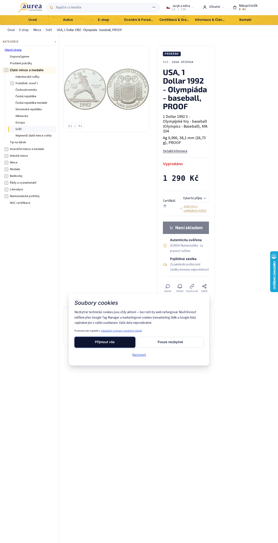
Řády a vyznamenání (23, 182)
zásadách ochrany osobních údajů (121, 331)
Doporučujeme (19, 57)
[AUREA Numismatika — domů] (30, 7)
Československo (26, 90)
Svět (49, 30)
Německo (21, 116)
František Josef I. (26, 83)
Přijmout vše (105, 342)
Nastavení (139, 355)
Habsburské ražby (27, 77)
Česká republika (25, 96)
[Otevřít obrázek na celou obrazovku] (106, 89)
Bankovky (16, 176)
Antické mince (19, 156)
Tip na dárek (18, 142)
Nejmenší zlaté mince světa (33, 135)
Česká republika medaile (31, 103)
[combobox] (102, 7)
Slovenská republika (28, 109)
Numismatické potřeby (25, 196)
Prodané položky (21, 63)
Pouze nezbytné (170, 342)
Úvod (11, 30)
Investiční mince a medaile (27, 149)
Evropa (20, 122)
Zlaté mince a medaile (27, 70)
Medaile (15, 169)
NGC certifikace (20, 203)
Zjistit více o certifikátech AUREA (195, 208)
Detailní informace (175, 151)
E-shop (24, 30)
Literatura (16, 189)
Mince (37, 30)
